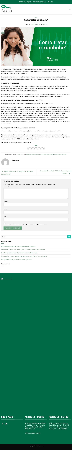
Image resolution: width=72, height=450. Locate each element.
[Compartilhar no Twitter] (34, 148)
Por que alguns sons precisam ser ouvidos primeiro (16, 259)
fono (45, 154)
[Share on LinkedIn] (43, 148)
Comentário (7, 187)
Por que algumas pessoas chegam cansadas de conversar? (18, 246)
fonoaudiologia (49, 154)
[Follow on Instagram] (6, 424)
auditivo (42, 154)
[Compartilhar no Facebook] (31, 148)
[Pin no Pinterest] (40, 148)
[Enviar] (69, 236)
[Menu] (70, 9)
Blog (36, 17)
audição (28, 154)
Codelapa (40, 446)
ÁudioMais (44, 24)
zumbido (64, 154)
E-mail (6, 209)
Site (5, 216)
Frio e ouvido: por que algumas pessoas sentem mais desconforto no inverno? (24, 256)
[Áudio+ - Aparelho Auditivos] (9, 9)
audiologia (32, 154)
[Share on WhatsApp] (28, 148)
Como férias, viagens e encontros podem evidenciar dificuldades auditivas (23, 249)
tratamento (59, 154)
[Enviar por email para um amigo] (37, 148)
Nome (6, 201)
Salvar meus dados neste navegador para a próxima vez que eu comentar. (26, 224)
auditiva (37, 154)
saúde (55, 154)
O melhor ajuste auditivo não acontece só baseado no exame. (19, 253)
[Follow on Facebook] (3, 424)
